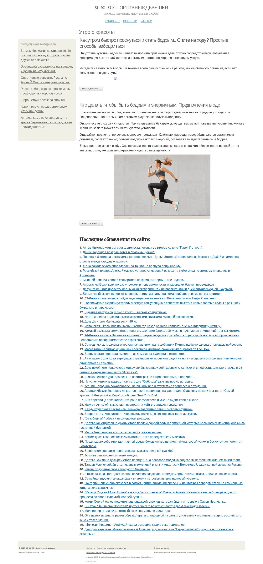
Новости (130, 20)
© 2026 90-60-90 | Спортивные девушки (37, 547)
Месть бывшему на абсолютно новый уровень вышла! (123, 432)
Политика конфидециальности (100, 552)
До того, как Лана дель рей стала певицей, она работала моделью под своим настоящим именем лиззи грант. (163, 460)
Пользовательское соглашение (111, 547)
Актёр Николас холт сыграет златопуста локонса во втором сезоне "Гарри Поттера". (143, 247)
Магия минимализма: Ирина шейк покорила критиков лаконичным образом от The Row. (147, 349)
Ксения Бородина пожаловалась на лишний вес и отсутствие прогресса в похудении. (146, 386)
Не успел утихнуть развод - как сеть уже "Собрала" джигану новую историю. (139, 381)
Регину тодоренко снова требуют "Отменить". (117, 469)
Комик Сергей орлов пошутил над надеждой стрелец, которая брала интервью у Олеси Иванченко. (155, 501)
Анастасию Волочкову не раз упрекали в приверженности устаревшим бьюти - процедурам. (148, 284)
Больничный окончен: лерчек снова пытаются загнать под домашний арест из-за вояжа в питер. (151, 293)
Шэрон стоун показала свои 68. (43, 100)
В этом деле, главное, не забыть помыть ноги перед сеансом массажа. (135, 436)
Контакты (90, 547)
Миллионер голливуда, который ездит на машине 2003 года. (128, 510)
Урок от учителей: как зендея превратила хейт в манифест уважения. (134, 404)
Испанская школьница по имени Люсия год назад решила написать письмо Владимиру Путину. (153, 326)
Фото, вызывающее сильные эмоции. (111, 455)
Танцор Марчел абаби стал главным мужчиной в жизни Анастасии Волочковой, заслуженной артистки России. (163, 464)
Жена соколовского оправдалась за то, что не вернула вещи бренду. (132, 266)
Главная (112, 20)
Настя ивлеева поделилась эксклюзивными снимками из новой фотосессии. (139, 316)
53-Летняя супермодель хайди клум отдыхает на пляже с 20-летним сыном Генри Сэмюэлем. (151, 298)
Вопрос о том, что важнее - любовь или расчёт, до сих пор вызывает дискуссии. (141, 413)
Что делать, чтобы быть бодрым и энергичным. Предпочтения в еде (150, 105)
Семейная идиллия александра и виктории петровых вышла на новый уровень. (142, 478)
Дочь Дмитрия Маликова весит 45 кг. (111, 321)
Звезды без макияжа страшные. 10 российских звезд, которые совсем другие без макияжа (46, 55)
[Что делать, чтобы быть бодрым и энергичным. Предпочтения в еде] (162, 187)
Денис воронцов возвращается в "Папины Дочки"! (119, 252)
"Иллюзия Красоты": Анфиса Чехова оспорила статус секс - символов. (135, 524)
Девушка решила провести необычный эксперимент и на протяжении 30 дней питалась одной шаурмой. (158, 289)
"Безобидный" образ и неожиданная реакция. (117, 418)
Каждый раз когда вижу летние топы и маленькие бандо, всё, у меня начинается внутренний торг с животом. (162, 330)
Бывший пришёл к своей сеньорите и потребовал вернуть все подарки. (134, 279)
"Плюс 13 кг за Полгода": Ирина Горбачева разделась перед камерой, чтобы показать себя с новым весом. (161, 473)
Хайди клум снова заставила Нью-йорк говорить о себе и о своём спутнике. (139, 409)
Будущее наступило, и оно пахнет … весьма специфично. (126, 312)
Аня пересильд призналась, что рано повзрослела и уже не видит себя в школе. (142, 400)
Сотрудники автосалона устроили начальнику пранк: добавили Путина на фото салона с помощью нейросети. (163, 344)
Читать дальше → (91, 88)
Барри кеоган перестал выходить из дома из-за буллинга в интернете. (135, 353)
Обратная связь (161, 547)
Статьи (146, 20)
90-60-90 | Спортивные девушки (131, 7)
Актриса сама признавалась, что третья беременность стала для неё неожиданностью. (46, 122)
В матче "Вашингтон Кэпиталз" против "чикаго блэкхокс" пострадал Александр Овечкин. (147, 506)
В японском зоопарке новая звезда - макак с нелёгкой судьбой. (129, 450)
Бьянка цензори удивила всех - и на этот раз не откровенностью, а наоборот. (139, 376)
